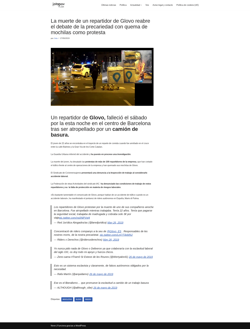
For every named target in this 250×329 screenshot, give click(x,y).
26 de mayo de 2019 (141, 256)
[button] (141, 5)
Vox (147, 5)
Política (123, 5)
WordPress (81, 326)
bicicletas (67, 299)
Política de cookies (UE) (187, 5)
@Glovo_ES (114, 231)
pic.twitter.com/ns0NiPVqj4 (74, 217)
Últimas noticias (108, 5)
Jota (56, 38)
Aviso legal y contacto (163, 5)
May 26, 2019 (115, 222)
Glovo (78, 299)
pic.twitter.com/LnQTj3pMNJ (116, 234)
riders (88, 299)
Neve (53, 326)
